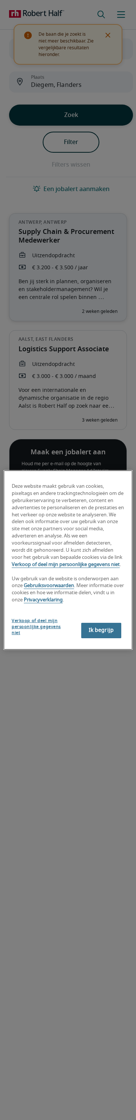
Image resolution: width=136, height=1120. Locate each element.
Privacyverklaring (43, 600)
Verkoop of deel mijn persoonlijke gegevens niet (66, 564)
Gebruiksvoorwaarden (49, 586)
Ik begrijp (101, 630)
